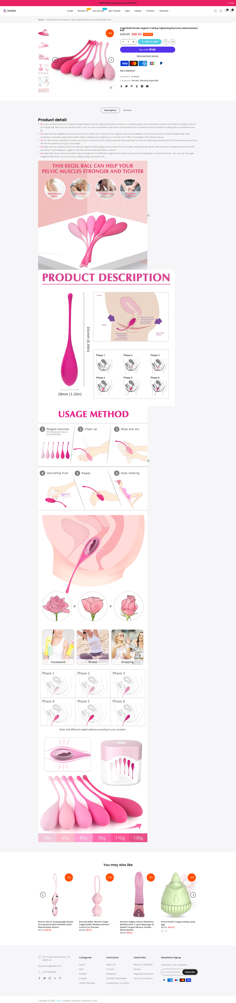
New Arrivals (99, 10)
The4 (94, 1000)
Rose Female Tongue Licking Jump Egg (178, 923)
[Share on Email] (147, 86)
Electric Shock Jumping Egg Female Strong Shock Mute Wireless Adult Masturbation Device (55, 924)
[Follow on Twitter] (44, 978)
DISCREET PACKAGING (116, 978)
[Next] (111, 60)
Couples (83, 978)
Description (110, 110)
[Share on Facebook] (121, 86)
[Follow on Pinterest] (60, 978)
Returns (137, 969)
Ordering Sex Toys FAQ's (117, 983)
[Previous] (55, 60)
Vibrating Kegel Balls (149, 80)
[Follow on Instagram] (49, 978)
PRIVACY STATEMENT (143, 964)
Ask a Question (127, 70)
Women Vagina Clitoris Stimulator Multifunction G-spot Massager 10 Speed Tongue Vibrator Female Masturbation (137, 925)
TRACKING (163, 11)
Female (135, 80)
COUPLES (150, 11)
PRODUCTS (84, 10)
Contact (110, 969)
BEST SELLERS (114, 11)
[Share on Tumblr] (137, 86)
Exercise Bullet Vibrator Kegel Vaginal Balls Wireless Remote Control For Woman (94, 924)
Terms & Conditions (143, 978)
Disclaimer (111, 973)
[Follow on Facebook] (39, 978)
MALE (127, 11)
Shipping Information (144, 973)
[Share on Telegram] (142, 86)
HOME (70, 11)
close (5, 3)
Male (81, 969)
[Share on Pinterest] (131, 86)
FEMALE (138, 11)
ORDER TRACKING (87, 983)
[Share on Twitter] (126, 86)
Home (41, 20)
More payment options (148, 56)
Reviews (127, 110)
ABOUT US (111, 964)
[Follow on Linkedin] (55, 978)
